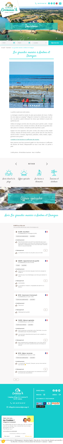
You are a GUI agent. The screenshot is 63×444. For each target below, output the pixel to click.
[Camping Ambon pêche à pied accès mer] (31, 85)
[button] (3, 441)
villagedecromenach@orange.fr (19, 407)
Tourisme (8, 47)
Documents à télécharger (45, 398)
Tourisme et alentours (54, 180)
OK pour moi (28, 436)
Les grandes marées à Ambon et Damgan (23, 47)
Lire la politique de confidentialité (10, 431)
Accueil (3, 47)
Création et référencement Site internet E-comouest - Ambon (35, 441)
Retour (31, 164)
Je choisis (17, 436)
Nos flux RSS (14, 441)
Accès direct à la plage (9, 180)
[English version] (57, 3)
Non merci (6, 436)
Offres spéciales (24, 178)
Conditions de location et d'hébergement (11, 440)
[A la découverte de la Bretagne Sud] (10, 9)
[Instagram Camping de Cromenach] (52, 3)
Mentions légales (28, 440)
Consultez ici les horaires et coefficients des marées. (25, 139)
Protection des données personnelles (52, 440)
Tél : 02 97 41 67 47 (19, 403)
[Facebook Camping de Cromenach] (49, 3)
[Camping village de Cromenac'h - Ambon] (17, 392)
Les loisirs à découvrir (39, 180)
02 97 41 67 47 (42, 3)
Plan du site (37, 440)
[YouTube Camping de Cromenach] (54, 3)
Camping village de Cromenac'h (18, 397)
